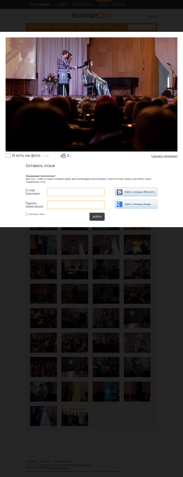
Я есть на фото (26, 155)
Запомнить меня (37, 214)
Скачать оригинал (164, 156)
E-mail (30, 190)
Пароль (31, 203)
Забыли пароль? (35, 206)
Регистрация (33, 193)
